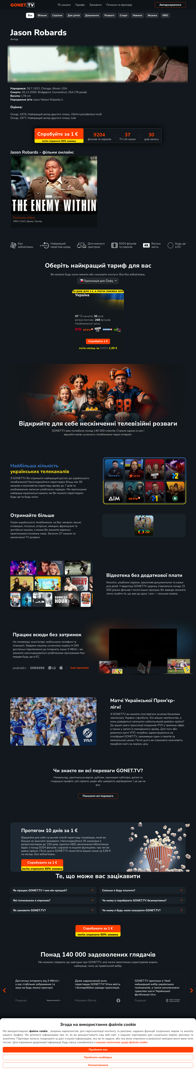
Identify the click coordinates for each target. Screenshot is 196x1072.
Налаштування (98, 1065)
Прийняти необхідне (98, 1057)
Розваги (109, 15)
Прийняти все (98, 1049)
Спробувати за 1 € (42, 862)
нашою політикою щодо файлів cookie (121, 1042)
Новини (137, 15)
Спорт (123, 15)
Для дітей (74, 15)
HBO (165, 15)
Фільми (42, 15)
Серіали (57, 15)
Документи (92, 15)
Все (30, 15)
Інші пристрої (79, 668)
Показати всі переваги (98, 796)
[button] (4, 990)
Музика (152, 15)
